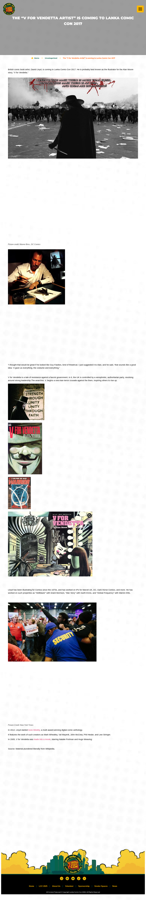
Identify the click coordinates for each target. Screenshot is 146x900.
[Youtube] (73, 878)
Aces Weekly (34, 730)
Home (31, 886)
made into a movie (42, 739)
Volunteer (69, 886)
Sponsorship (84, 886)
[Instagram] (61, 878)
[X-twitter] (84, 878)
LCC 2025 (43, 886)
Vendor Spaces (101, 886)
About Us (56, 886)
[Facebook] (67, 878)
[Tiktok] (78, 878)
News (114, 886)
